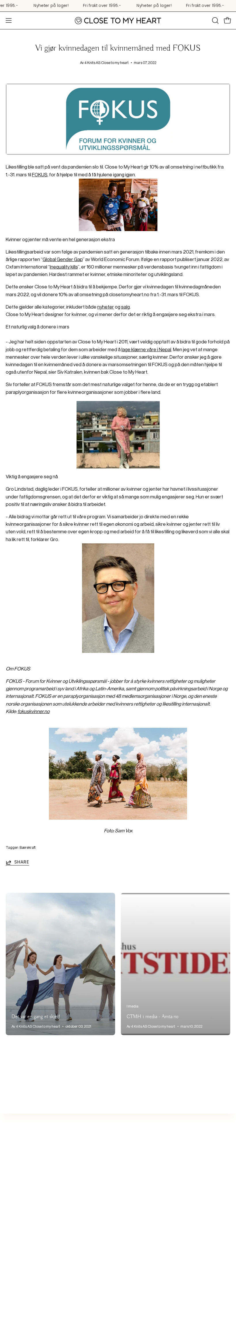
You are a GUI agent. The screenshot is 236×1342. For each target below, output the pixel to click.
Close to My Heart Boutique (153, 1197)
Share (21, 862)
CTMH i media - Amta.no (152, 1017)
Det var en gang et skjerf (36, 1017)
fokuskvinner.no (34, 711)
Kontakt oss (136, 1177)
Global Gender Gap (63, 259)
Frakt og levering (141, 1207)
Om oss (132, 1187)
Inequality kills (64, 267)
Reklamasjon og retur (146, 1217)
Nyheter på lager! (51, 5)
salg (125, 307)
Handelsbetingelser (144, 1227)
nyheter (105, 307)
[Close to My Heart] (118, 20)
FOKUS (39, 174)
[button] (215, 20)
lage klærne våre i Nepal (146, 349)
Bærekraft (28, 847)
